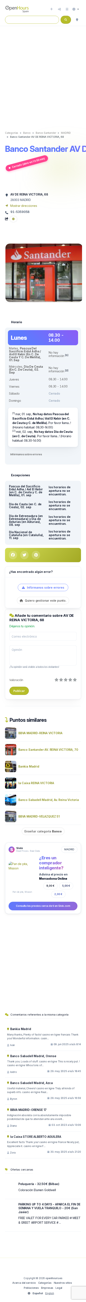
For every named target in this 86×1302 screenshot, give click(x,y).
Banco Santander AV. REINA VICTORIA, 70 (48, 749)
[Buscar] (77, 20)
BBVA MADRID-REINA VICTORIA (40, 733)
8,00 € (50, 885)
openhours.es (54, 1278)
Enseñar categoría (43, 831)
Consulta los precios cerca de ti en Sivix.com (43, 905)
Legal (59, 1287)
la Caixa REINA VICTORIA (36, 783)
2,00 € (58, 894)
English (49, 1293)
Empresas (47, 1287)
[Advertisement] (43, 74)
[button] (75, 9)
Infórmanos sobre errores (26, 454)
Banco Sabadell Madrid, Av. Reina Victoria (48, 800)
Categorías (45, 1282)
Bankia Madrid (28, 766)
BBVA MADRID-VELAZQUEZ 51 (39, 816)
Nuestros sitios (63, 1282)
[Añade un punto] (51, 9)
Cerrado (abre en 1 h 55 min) (28, 163)
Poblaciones (31, 1287)
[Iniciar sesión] (59, 9)
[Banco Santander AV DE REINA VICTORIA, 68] (44, 272)
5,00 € (66, 885)
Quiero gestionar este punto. (45, 600)
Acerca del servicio (24, 1282)
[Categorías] (67, 9)
